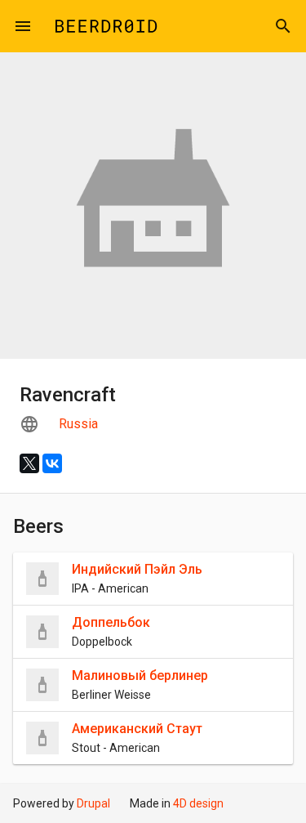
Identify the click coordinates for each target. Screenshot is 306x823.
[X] (29, 463)
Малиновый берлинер (140, 675)
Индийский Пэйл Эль (137, 569)
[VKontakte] (52, 463)
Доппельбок (111, 622)
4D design (198, 803)
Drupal (93, 803)
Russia (78, 424)
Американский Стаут (137, 728)
